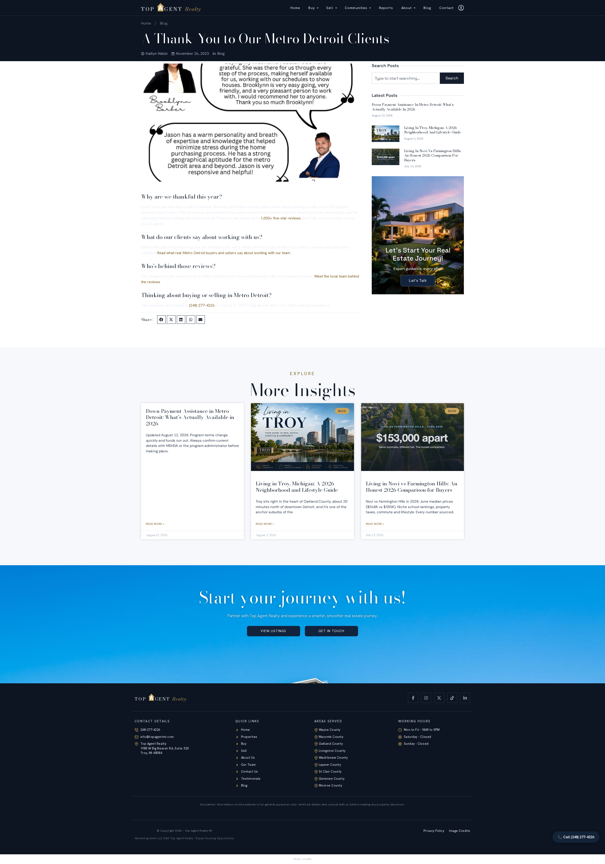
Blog (427, 8)
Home (295, 8)
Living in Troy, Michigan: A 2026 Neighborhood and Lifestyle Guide (432, 130)
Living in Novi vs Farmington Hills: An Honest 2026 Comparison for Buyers (432, 155)
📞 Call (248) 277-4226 (576, 837)
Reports (386, 8)
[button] (161, 319)
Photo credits (302, 859)
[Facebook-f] (413, 698)
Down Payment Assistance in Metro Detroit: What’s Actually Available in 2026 (413, 107)
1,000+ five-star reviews (280, 218)
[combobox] (406, 78)
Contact (446, 8)
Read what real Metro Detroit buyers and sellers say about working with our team (223, 252)
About (406, 8)
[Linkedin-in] (465, 698)
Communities (356, 8)
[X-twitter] (439, 698)
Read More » (155, 524)
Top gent (171, 9)
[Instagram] (426, 698)
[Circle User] (461, 8)
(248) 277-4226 (202, 305)
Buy (311, 8)
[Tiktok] (452, 698)
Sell (329, 8)
